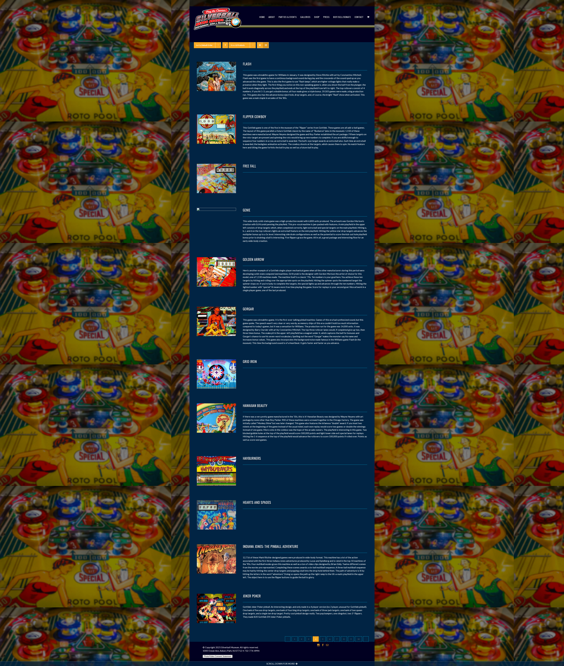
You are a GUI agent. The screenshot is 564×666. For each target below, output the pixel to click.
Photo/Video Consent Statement (217, 656)
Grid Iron (250, 361)
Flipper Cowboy (254, 116)
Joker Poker (252, 595)
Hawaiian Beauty (255, 405)
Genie (246, 210)
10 (358, 639)
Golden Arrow (253, 259)
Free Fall (249, 165)
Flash (247, 63)
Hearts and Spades (257, 502)
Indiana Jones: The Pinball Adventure (270, 546)
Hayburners (252, 458)
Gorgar (248, 308)
